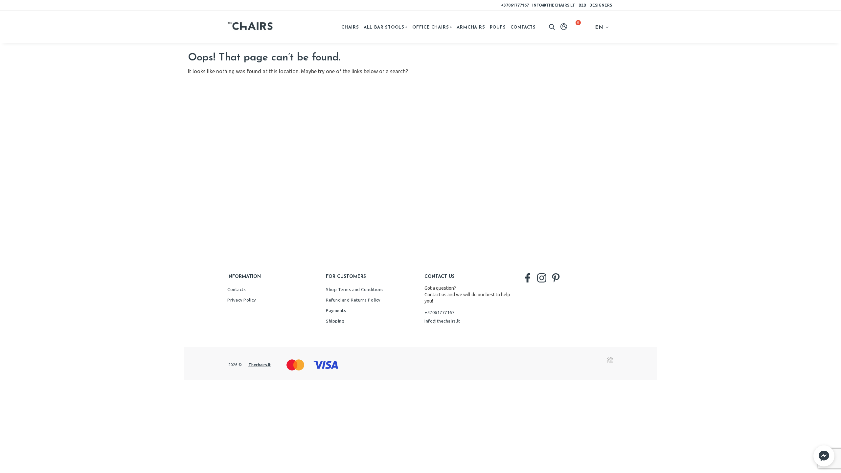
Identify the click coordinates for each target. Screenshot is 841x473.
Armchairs (471, 27)
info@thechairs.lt (553, 5)
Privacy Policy (241, 300)
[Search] (552, 27)
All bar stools (384, 27)
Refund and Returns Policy (353, 300)
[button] (823, 455)
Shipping (335, 321)
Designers (600, 5)
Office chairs (430, 27)
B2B (582, 5)
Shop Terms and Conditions (355, 289)
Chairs (350, 27)
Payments (336, 310)
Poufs (498, 27)
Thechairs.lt (259, 365)
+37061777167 (515, 5)
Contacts (523, 27)
